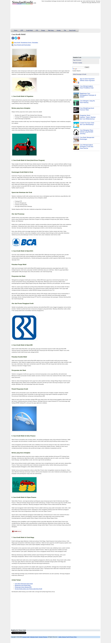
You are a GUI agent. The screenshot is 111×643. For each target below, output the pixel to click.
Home (15, 30)
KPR (22, 30)
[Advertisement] (55, 16)
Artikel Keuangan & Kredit (79, 74)
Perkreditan (35, 42)
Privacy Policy (73, 637)
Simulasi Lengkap (77, 62)
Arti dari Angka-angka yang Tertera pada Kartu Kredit (28, 588)
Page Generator (77, 60)
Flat (65, 30)
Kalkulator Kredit (34, 637)
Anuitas (59, 30)
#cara (15, 44)
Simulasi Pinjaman (43, 637)
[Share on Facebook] (13, 39)
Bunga (43, 30)
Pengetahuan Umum (26, 42)
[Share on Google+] (18, 39)
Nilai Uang (50, 30)
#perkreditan (27, 44)
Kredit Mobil (29, 30)
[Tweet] (16, 39)
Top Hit (68, 637)
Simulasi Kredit (25, 637)
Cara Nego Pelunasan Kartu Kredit (24, 583)
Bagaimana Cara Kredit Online (23, 585)
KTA (37, 30)
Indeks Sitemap (62, 637)
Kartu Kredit (72, 30)
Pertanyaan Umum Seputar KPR (23, 587)
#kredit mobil (20, 44)
